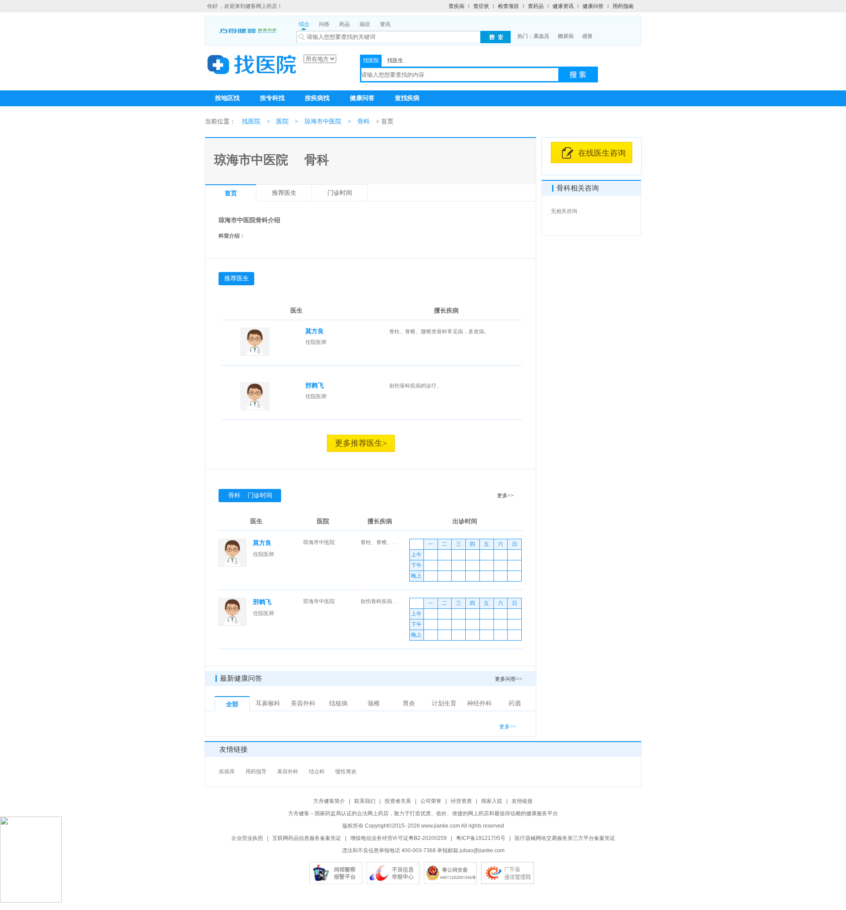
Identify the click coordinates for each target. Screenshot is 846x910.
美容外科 (303, 703)
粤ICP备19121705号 (480, 838)
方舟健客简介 (329, 801)
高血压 (541, 36)
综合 (304, 24)
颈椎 (373, 703)
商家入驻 (491, 801)
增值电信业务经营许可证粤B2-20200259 (398, 838)
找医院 (371, 60)
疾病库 (227, 771)
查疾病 (456, 6)
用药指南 (623, 6)
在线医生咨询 (602, 153)
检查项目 (508, 6)
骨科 (363, 121)
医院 (282, 121)
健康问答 (593, 6)
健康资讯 (563, 6)
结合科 (317, 771)
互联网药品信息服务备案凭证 (306, 838)
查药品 (536, 6)
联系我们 (364, 801)
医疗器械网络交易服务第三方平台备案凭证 (565, 838)
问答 (324, 24)
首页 (231, 193)
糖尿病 (566, 36)
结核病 (338, 703)
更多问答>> (508, 679)
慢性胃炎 (345, 771)
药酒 (514, 703)
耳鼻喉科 (268, 703)
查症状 (481, 6)
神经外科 (479, 703)
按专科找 (272, 98)
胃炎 (409, 703)
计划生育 (444, 703)
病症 (365, 24)
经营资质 (461, 801)
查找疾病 (407, 98)
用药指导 (256, 771)
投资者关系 (398, 801)
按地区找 (227, 98)
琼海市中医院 (322, 121)
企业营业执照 (247, 838)
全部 (232, 704)
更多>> (505, 495)
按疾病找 (317, 98)
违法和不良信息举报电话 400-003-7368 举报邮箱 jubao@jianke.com (423, 850)
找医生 (395, 60)
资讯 (385, 24)
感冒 (587, 36)
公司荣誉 (431, 801)
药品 (344, 24)
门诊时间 (339, 193)
